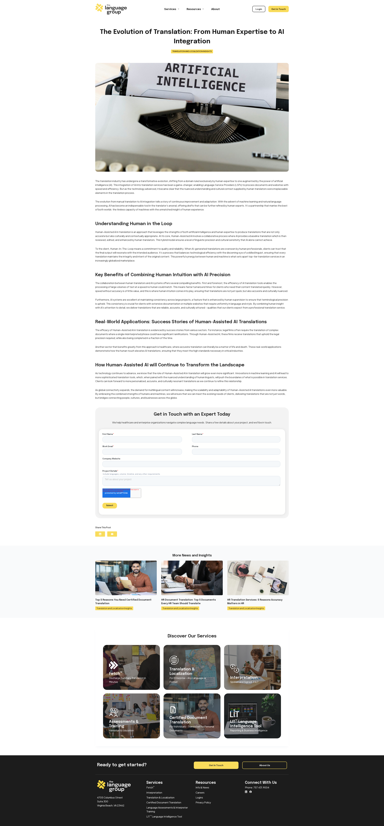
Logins (199, 797)
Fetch (150, 787)
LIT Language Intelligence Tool (164, 816)
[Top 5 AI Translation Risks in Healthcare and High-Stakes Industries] (258, 578)
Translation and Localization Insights (192, 51)
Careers (200, 792)
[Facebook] (250, 792)
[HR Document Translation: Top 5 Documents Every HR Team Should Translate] (126, 578)
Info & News (202, 787)
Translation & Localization (160, 797)
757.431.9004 (261, 787)
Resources (194, 9)
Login (259, 8)
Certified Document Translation (163, 802)
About (215, 9)
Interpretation (154, 792)
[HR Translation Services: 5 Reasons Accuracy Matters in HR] (192, 578)
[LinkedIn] (100, 534)
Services (170, 9)
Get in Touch (278, 8)
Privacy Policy (203, 802)
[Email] (112, 534)
